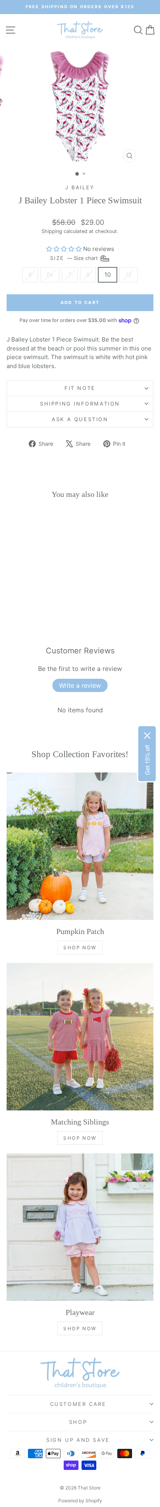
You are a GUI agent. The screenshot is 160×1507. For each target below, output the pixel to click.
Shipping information (80, 403)
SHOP (78, 1422)
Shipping (52, 231)
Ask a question (80, 419)
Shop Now (79, 947)
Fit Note (80, 388)
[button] (64, 249)
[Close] (147, 735)
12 (128, 274)
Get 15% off (147, 760)
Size (74, 257)
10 (107, 274)
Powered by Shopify (80, 1500)
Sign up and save (78, 1440)
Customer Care (78, 1404)
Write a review (80, 685)
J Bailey (80, 187)
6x (50, 274)
